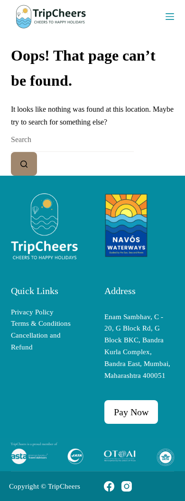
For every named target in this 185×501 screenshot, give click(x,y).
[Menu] (170, 16)
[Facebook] (109, 486)
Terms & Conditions (41, 323)
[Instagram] (126, 486)
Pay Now (131, 412)
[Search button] (24, 164)
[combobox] (72, 140)
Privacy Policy (32, 312)
